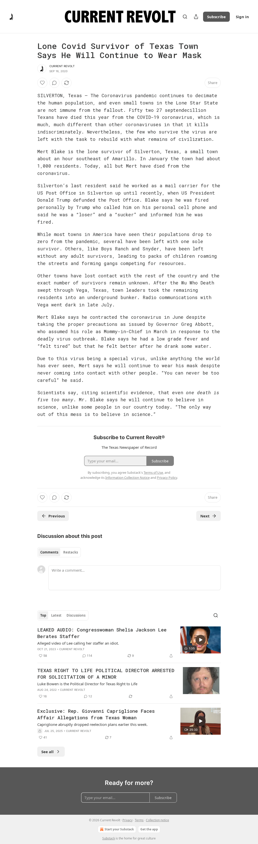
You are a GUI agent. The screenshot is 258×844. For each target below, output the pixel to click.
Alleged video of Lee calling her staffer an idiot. (78, 643)
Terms (139, 820)
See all (47, 751)
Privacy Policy (167, 477)
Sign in (242, 16)
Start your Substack (119, 829)
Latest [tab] (56, 615)
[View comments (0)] (54, 83)
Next (205, 515)
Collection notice (157, 820)
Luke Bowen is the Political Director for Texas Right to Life (87, 683)
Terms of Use (153, 472)
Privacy (127, 820)
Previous (56, 515)
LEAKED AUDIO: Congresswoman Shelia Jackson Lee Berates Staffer (102, 632)
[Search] (185, 17)
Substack (108, 838)
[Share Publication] (196, 17)
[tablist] (59, 552)
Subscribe (216, 16)
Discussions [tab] (76, 615)
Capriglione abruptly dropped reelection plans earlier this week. (92, 724)
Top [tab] (43, 615)
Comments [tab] (49, 552)
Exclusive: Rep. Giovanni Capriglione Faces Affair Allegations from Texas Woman (96, 714)
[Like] (42, 83)
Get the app (149, 829)
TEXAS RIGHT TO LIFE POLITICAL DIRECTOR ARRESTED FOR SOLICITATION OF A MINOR (105, 673)
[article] (129, 642)
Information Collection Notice (127, 477)
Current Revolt (62, 66)
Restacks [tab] (70, 552)
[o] (201, 640)
